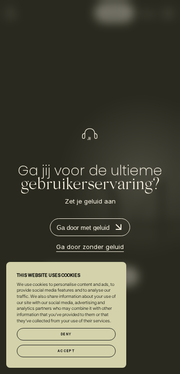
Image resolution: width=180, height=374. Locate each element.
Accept (66, 351)
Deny (66, 334)
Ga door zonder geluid (90, 246)
